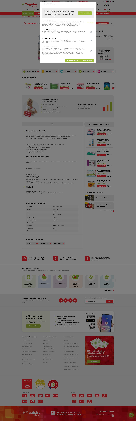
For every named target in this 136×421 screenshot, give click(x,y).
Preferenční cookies (50, 38)
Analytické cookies (50, 29)
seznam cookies (50, 16)
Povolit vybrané (72, 60)
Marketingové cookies (51, 46)
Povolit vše (85, 13)
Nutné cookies (48, 20)
